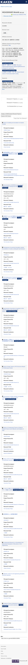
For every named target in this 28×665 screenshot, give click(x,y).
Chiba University (7, 147)
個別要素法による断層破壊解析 (10, 514)
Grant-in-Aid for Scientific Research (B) (11, 202)
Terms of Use (4, 656)
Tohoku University (7, 568)
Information (3, 646)
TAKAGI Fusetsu (7, 436)
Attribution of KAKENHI (6, 658)
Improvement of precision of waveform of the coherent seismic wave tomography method (13, 310)
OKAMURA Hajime (7, 374)
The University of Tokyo (8, 179)
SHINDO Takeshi (7, 130)
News (2, 653)
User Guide (3, 648)
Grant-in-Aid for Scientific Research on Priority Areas (14, 504)
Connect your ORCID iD (18, 14)
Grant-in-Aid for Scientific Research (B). (11, 325)
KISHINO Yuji (6, 551)
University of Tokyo (7, 334)
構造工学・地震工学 (6, 65)
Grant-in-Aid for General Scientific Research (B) (13, 474)
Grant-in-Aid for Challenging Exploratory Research (13, 138)
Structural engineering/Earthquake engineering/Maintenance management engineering (13, 66)
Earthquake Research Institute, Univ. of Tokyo (12, 629)
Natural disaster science (8, 449)
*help (25, 14)
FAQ (2, 651)
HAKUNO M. (6, 520)
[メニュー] (26, 2)
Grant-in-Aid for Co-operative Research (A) (12, 559)
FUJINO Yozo (6, 581)
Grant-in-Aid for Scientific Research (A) (11, 382)
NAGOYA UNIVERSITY (8, 453)
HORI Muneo (6, 254)
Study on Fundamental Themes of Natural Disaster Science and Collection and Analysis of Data (13, 429)
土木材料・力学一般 (11, 72)
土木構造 (14, 65)
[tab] (14, 99)
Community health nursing (12, 73)
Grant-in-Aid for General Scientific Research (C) (13, 620)
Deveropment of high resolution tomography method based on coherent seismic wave (12, 398)
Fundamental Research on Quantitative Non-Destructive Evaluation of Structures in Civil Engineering (13, 544)
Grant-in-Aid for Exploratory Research (11, 169)
